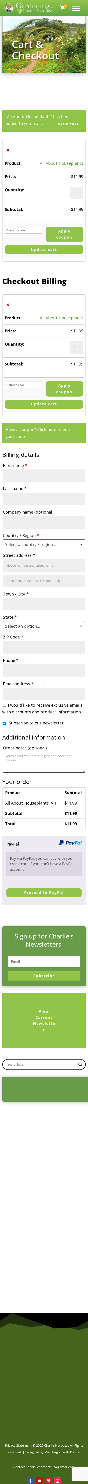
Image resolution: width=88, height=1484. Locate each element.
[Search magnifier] (80, 1064)
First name (15, 465)
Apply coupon (64, 234)
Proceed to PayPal (44, 892)
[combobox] (44, 544)
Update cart (44, 249)
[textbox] (44, 544)
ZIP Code (13, 637)
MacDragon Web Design (62, 1452)
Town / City (15, 594)
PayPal (12, 844)
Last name (15, 488)
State (10, 617)
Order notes (25, 748)
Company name (28, 512)
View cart (68, 124)
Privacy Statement (18, 1445)
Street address (19, 555)
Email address (18, 683)
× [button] (7, 150)
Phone (11, 660)
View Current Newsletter (44, 1020)
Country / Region (21, 535)
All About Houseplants (61, 163)
